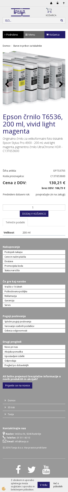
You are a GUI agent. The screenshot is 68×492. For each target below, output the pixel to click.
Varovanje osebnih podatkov (19, 326)
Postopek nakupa (13, 252)
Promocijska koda (14, 265)
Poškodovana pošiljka (16, 291)
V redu (43, 485)
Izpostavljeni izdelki (14, 356)
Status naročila (12, 270)
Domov (6, 45)
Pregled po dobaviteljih (17, 365)
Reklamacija (11, 296)
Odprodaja (10, 360)
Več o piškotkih (58, 485)
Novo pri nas (11, 346)
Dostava (9, 261)
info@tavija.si (21, 441)
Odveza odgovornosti (16, 330)
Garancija (9, 300)
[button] (60, 84)
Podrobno (11, 34)
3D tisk (11, 407)
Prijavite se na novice (17, 385)
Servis (8, 305)
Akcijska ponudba (14, 351)
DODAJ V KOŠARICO (34, 213)
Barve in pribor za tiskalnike (27, 45)
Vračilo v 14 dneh (13, 286)
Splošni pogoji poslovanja (18, 321)
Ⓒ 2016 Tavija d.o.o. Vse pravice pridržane (25, 447)
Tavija (11, 414)
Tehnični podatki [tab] (15, 222)
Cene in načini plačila (15, 256)
